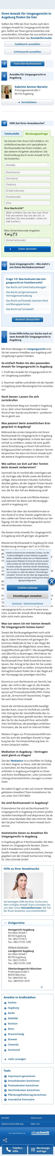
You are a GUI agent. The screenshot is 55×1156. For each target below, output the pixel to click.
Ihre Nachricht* (14, 208)
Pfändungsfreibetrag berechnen (27, 1094)
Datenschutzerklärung (33, 603)
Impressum (17, 603)
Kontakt (5, 1117)
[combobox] (27, 165)
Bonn (11, 1028)
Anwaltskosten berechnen (24, 1080)
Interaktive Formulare (21, 1099)
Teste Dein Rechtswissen (27, 63)
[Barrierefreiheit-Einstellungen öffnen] (52, 581)
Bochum (12, 1023)
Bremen (12, 1039)
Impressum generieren (21, 1076)
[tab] (27, 44)
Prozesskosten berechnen (23, 1085)
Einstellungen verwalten (27, 595)
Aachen (12, 1002)
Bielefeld (13, 1018)
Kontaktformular (41, 38)
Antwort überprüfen (27, 319)
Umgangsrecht (36, 349)
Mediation (17, 760)
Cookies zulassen (28, 587)
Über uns (35, 1123)
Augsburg (13, 1007)
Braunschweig (16, 1034)
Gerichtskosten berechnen (24, 1090)
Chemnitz (13, 1044)
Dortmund (14, 1049)
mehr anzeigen (17, 1059)
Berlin (11, 1013)
